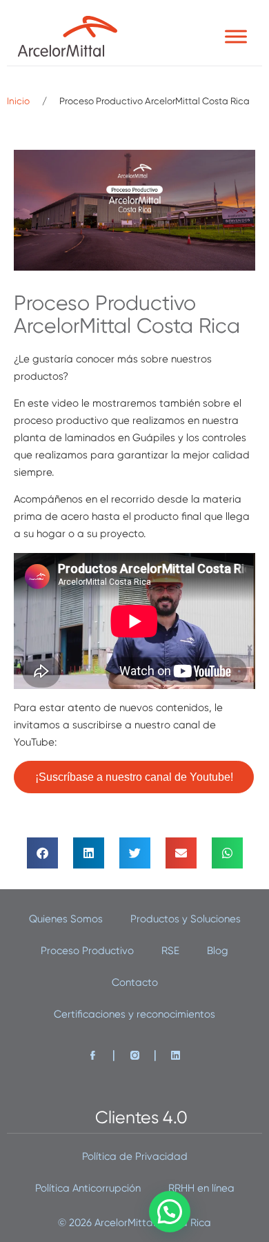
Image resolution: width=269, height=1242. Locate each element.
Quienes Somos (66, 919)
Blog (217, 950)
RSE (170, 950)
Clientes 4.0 (141, 1117)
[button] (42, 853)
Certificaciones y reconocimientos (134, 1014)
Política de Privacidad (135, 1156)
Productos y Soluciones (185, 919)
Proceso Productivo (87, 950)
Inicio (18, 100)
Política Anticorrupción (88, 1188)
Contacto (135, 982)
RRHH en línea (201, 1188)
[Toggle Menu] (236, 36)
